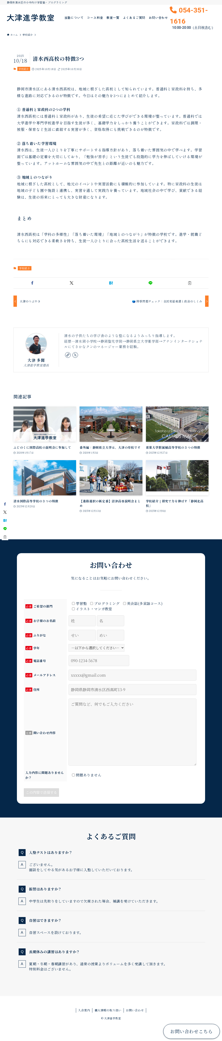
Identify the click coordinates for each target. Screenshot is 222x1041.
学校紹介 (24, 69)
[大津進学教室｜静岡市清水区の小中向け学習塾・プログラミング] (30, 17)
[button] (32, 283)
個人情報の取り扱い (108, 1010)
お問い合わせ (135, 1010)
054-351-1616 (192, 18)
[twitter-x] (75, 355)
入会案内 (84, 1010)
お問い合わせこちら (191, 1031)
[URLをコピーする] (190, 283)
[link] (68, 355)
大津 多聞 (36, 360)
